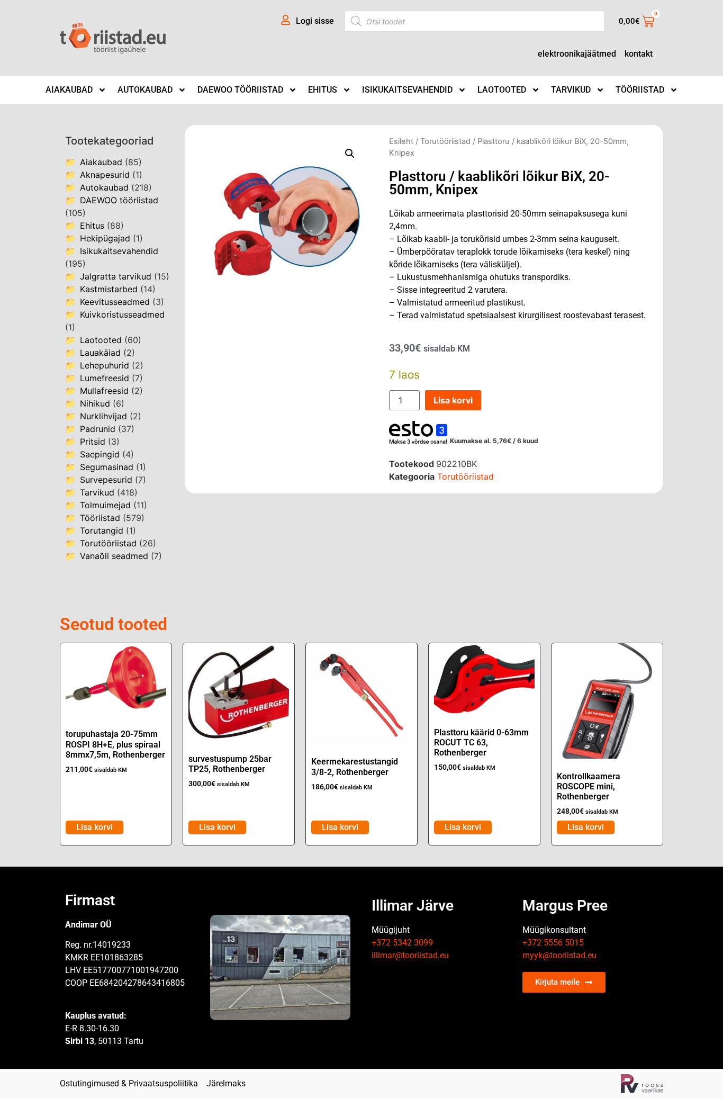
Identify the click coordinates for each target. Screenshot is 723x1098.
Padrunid (97, 429)
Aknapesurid (105, 174)
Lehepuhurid (104, 365)
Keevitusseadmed (115, 301)
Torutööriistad (108, 543)
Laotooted (501, 90)
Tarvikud (571, 90)
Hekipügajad (105, 238)
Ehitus (322, 90)
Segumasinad (106, 467)
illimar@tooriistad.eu (410, 955)
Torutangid (101, 530)
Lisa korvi (453, 400)
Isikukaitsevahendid (407, 90)
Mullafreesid (104, 390)
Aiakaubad (69, 90)
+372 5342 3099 (402, 943)
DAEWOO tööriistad (240, 90)
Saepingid (100, 454)
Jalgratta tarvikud (115, 276)
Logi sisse (315, 21)
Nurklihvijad (103, 416)
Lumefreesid (104, 378)
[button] (349, 153)
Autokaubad (145, 90)
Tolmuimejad (105, 505)
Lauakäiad (100, 352)
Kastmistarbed (109, 289)
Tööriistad (640, 90)
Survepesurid (106, 479)
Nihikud (95, 403)
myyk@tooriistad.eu (559, 955)
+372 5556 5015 (553, 943)
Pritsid (92, 441)
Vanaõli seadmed (114, 556)
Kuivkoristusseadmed (122, 314)
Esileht (401, 141)
